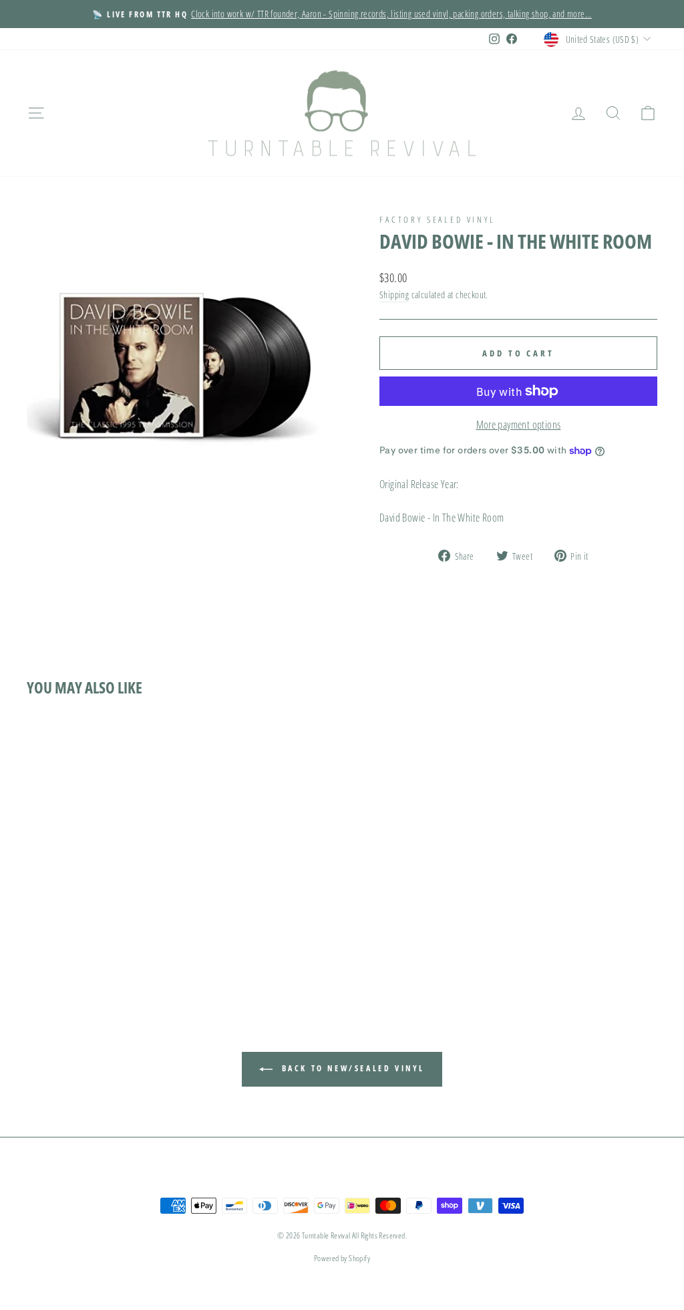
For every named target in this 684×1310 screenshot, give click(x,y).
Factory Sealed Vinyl (437, 219)
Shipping (394, 294)
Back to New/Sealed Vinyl (351, 1068)
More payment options (518, 424)
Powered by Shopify (342, 1258)
